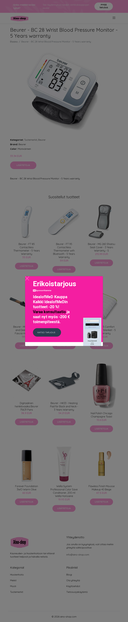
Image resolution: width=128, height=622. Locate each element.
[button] (47, 332)
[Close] (27, 278)
